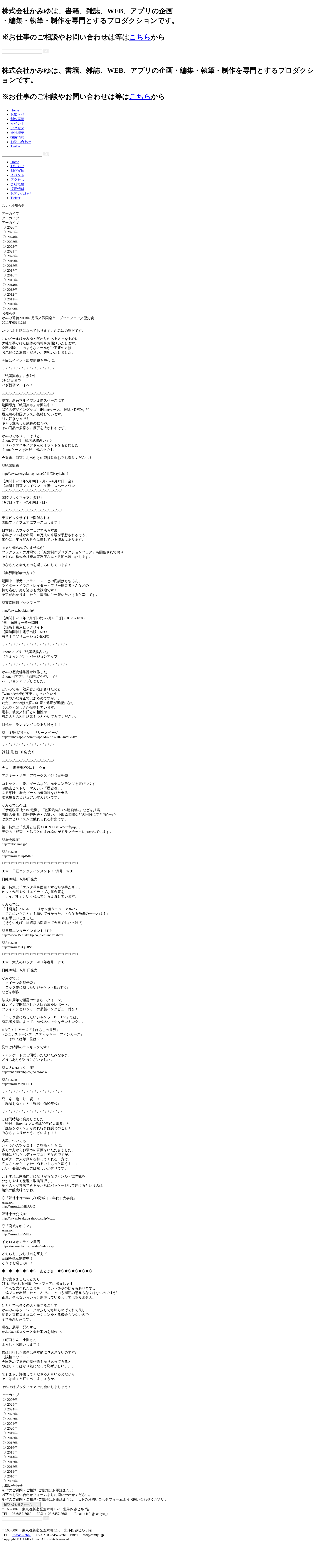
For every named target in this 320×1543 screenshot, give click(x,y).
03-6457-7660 (21, 1535)
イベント (17, 123)
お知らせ (17, 114)
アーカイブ (11, 213)
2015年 (12, 280)
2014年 (12, 285)
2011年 (12, 299)
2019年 (12, 261)
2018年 (12, 266)
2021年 (12, 251)
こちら (140, 37)
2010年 (12, 304)
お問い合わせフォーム (18, 1504)
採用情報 (17, 137)
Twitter (15, 146)
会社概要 (17, 133)
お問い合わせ (20, 142)
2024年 (12, 237)
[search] (160, 51)
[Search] (46, 51)
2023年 (12, 242)
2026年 (12, 227)
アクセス (17, 128)
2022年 (12, 246)
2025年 (12, 232)
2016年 (12, 275)
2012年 (12, 294)
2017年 (12, 270)
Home (14, 110)
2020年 (12, 256)
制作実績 (17, 119)
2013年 (12, 289)
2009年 (12, 309)
